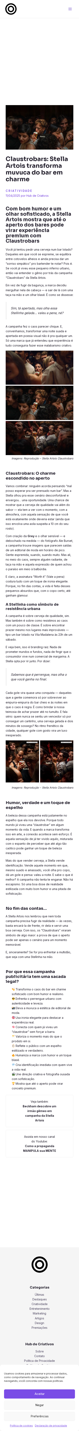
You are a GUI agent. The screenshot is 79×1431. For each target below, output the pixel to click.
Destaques (39, 1299)
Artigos (39, 1318)
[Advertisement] (39, 59)
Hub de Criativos (37, 195)
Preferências (40, 1416)
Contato (39, 1356)
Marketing (39, 1313)
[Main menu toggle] (70, 9)
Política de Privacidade (39, 1360)
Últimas (39, 1294)
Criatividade (19, 190)
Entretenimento (40, 1308)
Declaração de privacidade (51, 1425)
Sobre (39, 1351)
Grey (31, 536)
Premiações (39, 1327)
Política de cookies (21, 1425)
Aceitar (40, 1394)
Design (39, 1323)
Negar (39, 1405)
